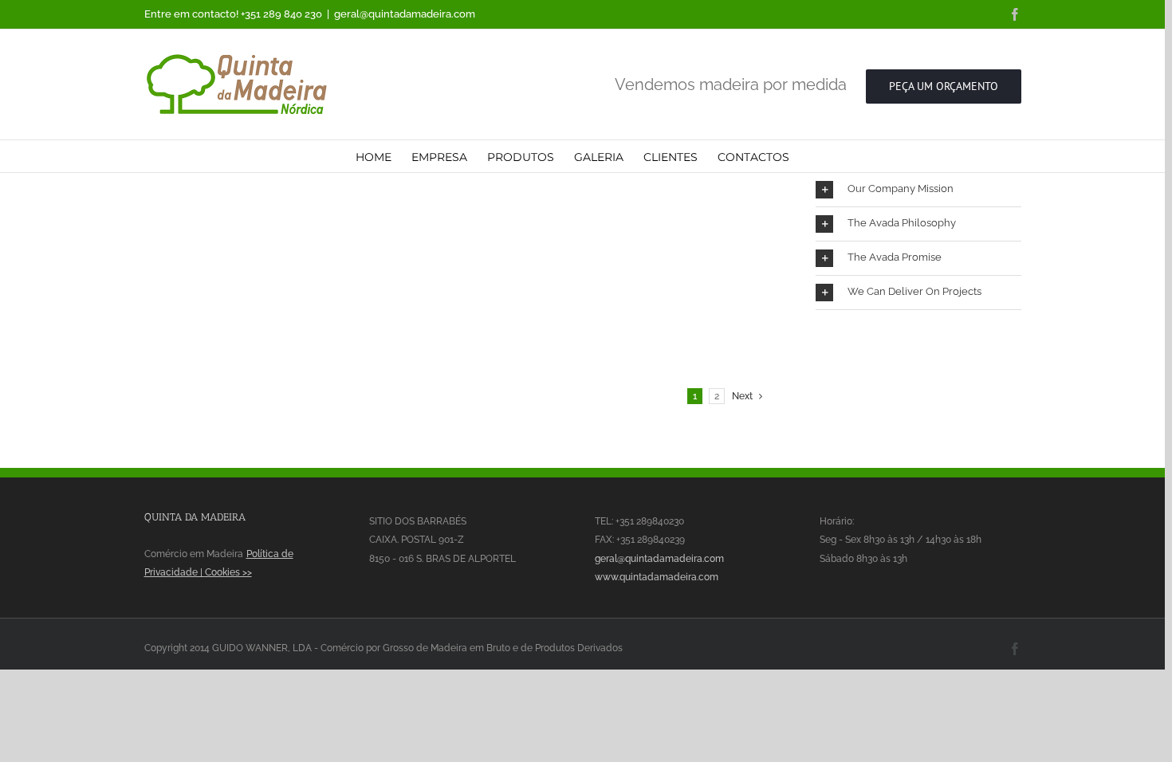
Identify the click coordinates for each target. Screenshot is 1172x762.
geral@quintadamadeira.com (404, 14)
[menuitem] (373, 156)
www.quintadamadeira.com (656, 577)
